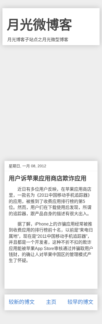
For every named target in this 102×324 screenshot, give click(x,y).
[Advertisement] (51, 99)
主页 (51, 302)
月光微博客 (39, 25)
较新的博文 (22, 302)
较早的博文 (80, 302)
